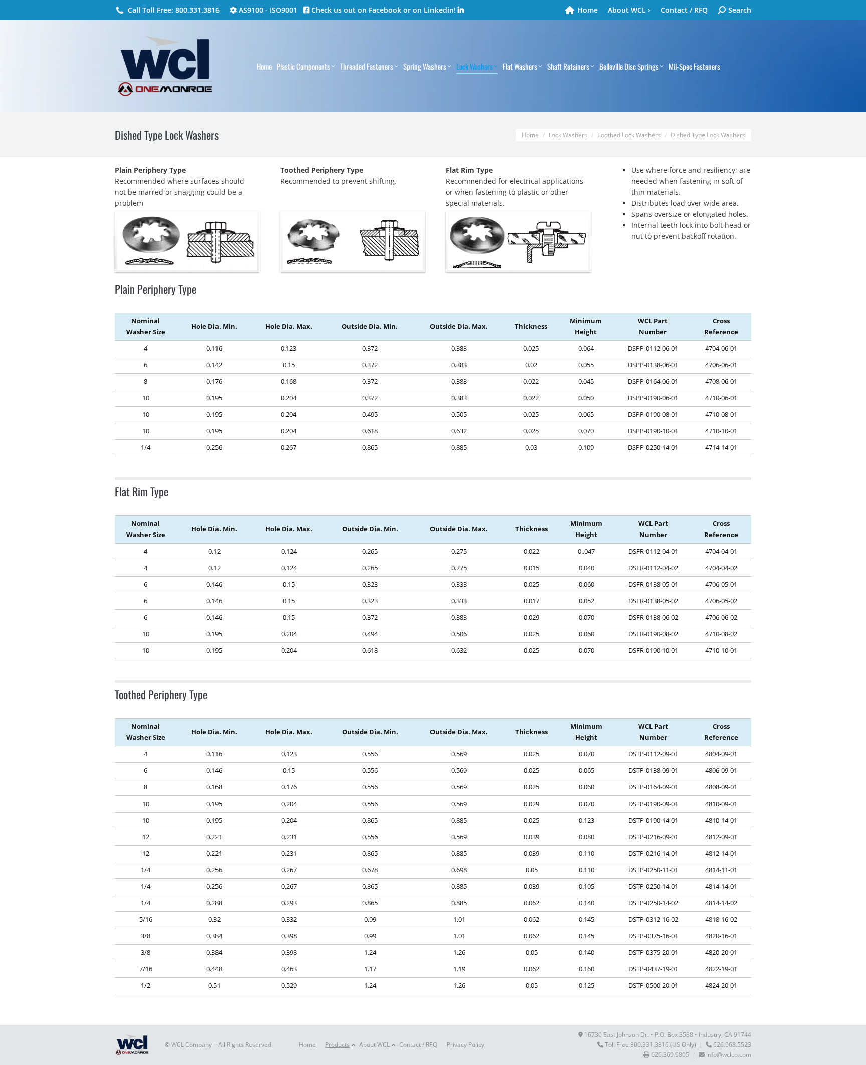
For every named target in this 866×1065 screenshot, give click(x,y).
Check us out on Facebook (355, 10)
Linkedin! (441, 10)
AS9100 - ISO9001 (267, 10)
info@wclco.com (728, 1054)
